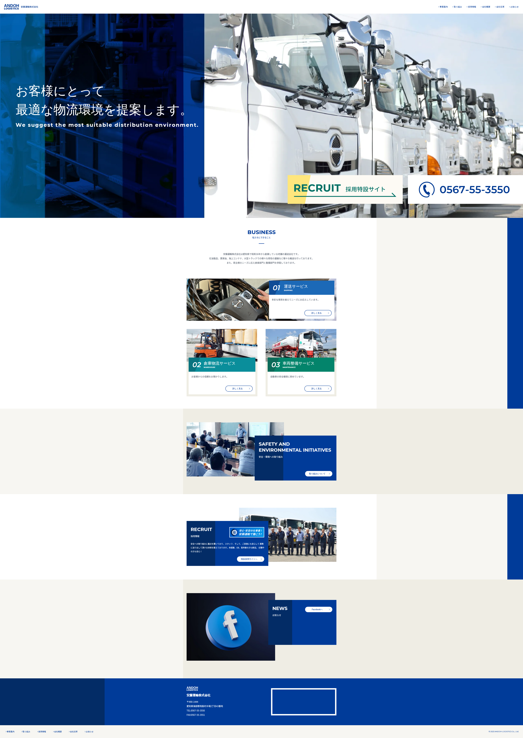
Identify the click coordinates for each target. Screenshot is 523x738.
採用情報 (472, 7)
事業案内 (444, 7)
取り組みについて (317, 473)
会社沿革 (500, 7)
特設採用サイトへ (249, 559)
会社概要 (486, 7)
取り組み (458, 7)
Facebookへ (317, 609)
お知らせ (514, 7)
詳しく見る (316, 313)
